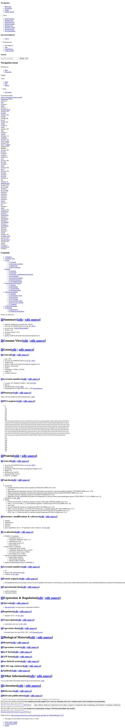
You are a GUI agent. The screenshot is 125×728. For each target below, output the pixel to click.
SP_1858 (31, 326)
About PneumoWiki (11, 724)
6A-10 (3, 120)
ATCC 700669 (5, 145)
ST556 (3, 233)
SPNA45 (3, 229)
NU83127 (4, 194)
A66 (2, 131)
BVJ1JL (3, 152)
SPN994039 (4, 226)
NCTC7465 (4, 187)
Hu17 (2, 169)
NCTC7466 (4, 190)
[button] (1, 15)
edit (20, 319)
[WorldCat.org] (18, 705)
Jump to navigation (6, 97)
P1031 (3, 201)
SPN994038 (4, 222)
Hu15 (2, 166)
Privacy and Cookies (11, 722)
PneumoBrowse (37, 388)
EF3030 (3, 113)
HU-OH (3, 162)
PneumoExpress (38, 632)
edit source (32, 319)
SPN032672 (4, 211)
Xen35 (3, 243)
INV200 (3, 176)
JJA (2, 180)
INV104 (3, 173)
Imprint (7, 725)
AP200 (3, 134)
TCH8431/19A (5, 236)
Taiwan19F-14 (5, 240)
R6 (2, 204)
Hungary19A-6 (5, 109)
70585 (3, 124)
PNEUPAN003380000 (21, 328)
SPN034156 (4, 215)
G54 (2, 159)
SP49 (2, 208)
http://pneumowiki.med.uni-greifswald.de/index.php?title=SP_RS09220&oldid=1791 (37, 715)
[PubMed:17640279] (7, 705)
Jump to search (17, 97)
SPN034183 (4, 218)
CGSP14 (3, 155)
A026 (2, 127)
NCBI (34, 383)
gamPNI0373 (5, 247)
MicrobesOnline (10, 607)
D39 (2, 102)
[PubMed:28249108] (7, 712)
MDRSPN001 (5, 183)
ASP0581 (4, 138)
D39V (3, 106)
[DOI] (26, 705)
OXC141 (4, 197)
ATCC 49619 (5, 141)
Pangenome (4, 99)
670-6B (3, 117)
